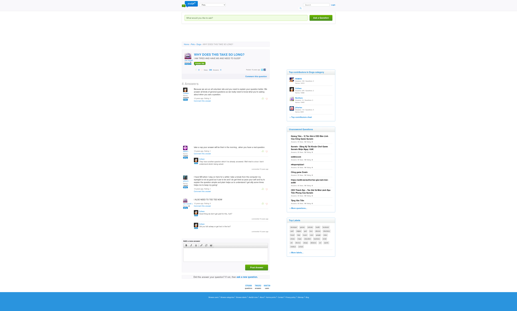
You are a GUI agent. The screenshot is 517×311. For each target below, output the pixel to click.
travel (292, 235)
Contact (280, 297)
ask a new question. (247, 276)
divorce (298, 243)
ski (291, 243)
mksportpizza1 (297, 164)
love (311, 231)
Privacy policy (290, 297)
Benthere (299, 98)
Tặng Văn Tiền (297, 200)
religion (298, 231)
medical (293, 246)
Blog (307, 297)
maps (299, 239)
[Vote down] (202, 70)
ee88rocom (296, 156)
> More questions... (298, 208)
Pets (193, 44)
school (301, 246)
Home (186, 44)
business (317, 239)
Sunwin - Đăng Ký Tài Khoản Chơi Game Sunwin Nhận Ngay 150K (309, 148)
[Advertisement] (231, 35)
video (325, 235)
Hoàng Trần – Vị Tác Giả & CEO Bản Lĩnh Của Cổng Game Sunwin (309, 137)
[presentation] (186, 245)
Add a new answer (191, 241)
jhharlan (298, 107)
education (307, 239)
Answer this (199, 63)
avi (320, 243)
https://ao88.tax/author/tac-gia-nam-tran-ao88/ (309, 181)
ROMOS (298, 78)
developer (294, 227)
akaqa (305, 243)
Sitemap (301, 297)
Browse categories (227, 297)
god (305, 231)
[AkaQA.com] (190, 4)
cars (311, 235)
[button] (186, 246)
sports (326, 243)
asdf (292, 231)
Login (333, 5)
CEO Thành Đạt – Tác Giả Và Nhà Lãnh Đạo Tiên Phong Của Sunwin (311, 191)
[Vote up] (196, 70)
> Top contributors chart (301, 117)
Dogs (199, 44)
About (262, 297)
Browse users (214, 297)
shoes (293, 239)
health (318, 227)
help (298, 235)
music (305, 235)
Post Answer (256, 267)
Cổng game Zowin (299, 172)
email (324, 239)
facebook (326, 227)
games (302, 227)
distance (313, 243)
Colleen (186, 93)
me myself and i (191, 60)
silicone (317, 231)
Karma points (271, 297)
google (318, 235)
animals (310, 227)
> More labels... (296, 252)
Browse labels (241, 297)
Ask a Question (321, 17)
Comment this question (256, 76)
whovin (185, 181)
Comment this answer (202, 101)
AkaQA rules (253, 297)
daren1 (185, 151)
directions (326, 231)
